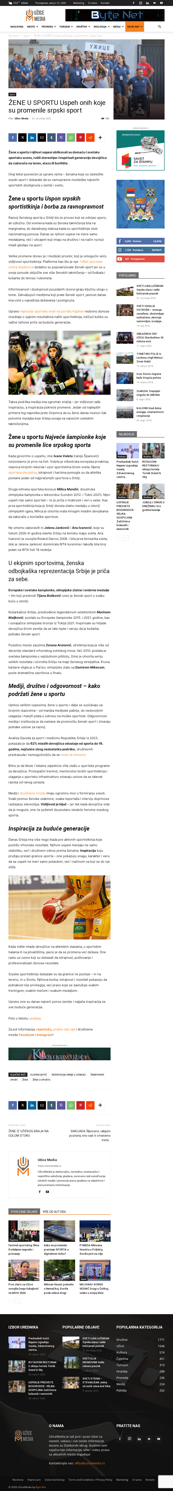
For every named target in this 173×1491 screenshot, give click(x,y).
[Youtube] (161, 3)
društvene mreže (33, 793)
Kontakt (105, 2)
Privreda (47, 26)
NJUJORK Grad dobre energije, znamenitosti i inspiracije (150, 412)
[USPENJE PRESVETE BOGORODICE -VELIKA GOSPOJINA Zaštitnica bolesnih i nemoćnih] (127, 491)
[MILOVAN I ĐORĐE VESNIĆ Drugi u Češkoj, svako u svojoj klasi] (95, 1270)
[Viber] (61, 137)
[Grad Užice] (140, 204)
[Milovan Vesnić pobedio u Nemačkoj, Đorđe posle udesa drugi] (59, 1270)
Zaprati (157, 250)
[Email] (42, 137)
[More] (100, 137)
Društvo (81, 26)
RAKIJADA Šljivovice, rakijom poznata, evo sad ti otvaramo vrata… (90, 1135)
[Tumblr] (51, 137)
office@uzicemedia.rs (90, 1463)
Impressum (34, 1479)
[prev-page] (11, 1301)
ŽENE (25, 1079)
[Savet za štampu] (140, 150)
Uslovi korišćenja (55, 1479)
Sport (12, 94)
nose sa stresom (73, 755)
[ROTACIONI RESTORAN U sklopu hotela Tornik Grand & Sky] (153, 450)
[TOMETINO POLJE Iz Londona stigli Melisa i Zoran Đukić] (124, 358)
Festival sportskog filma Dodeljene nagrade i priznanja (23, 1249)
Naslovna (16, 26)
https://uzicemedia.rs (49, 1165)
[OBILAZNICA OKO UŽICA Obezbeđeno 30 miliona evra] (124, 338)
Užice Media (21, 118)
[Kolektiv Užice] (59, 1054)
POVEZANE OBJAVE (24, 1211)
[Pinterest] (80, 137)
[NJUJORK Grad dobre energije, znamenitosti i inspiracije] (124, 412)
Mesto (31, 26)
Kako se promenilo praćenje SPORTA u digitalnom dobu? (56, 1249)
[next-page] (17, 1301)
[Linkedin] (147, 3)
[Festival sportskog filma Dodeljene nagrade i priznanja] (23, 1231)
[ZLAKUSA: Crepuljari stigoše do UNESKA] (124, 395)
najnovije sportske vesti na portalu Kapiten (52, 311)
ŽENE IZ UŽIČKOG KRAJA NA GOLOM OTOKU (28, 1133)
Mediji (117, 26)
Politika (122, 456)
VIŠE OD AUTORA (54, 1211)
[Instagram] (140, 3)
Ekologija (100, 26)
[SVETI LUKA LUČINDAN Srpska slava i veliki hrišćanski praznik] (124, 290)
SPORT (14, 1079)
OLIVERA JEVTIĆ (38, 1074)
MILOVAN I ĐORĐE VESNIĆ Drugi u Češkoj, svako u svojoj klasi (94, 1288)
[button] (159, 27)
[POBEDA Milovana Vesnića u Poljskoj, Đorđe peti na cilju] (95, 1231)
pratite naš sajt (64, 1029)
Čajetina (14, 1239)
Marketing (78, 2)
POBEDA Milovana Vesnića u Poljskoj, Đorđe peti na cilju (91, 1249)
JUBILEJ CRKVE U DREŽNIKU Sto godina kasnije (153, 506)
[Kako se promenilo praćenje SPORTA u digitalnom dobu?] (59, 1231)
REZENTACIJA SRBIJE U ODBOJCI (69, 1074)
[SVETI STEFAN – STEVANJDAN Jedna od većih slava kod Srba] (70, 1383)
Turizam (64, 26)
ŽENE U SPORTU (41, 1079)
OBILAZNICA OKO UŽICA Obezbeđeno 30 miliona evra (150, 337)
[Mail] (154, 3)
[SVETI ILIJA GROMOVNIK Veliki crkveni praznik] (70, 1363)
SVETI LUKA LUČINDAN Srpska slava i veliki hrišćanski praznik (150, 290)
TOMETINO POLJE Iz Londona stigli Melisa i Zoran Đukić (150, 357)
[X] (22, 137)
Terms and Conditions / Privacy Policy (90, 1479)
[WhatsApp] (71, 137)
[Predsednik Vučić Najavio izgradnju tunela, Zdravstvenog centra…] (127, 450)
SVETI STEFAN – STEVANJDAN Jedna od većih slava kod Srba (96, 1382)
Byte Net (41, 1487)
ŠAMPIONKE (97, 1074)
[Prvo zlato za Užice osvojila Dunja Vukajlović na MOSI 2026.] (23, 1270)
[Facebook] (133, 3)
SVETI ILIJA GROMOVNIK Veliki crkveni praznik (93, 1362)
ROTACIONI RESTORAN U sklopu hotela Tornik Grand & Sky (151, 469)
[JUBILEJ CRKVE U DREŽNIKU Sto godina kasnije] (153, 491)
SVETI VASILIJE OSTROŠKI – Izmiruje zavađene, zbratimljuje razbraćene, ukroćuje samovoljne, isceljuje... (150, 314)
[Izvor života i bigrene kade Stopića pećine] (124, 378)
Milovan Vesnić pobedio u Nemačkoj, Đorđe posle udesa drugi (59, 1288)
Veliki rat (133, 26)
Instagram (45, 1035)
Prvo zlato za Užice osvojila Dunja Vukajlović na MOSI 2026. (23, 1288)
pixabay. (36, 1018)
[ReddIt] (90, 137)
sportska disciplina (22, 472)
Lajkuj (157, 241)
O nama (92, 2)
